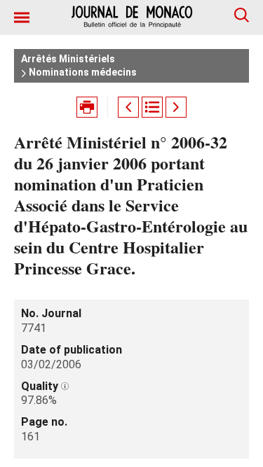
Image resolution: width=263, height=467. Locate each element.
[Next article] (176, 107)
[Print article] (86, 107)
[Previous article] (128, 107)
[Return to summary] (152, 107)
